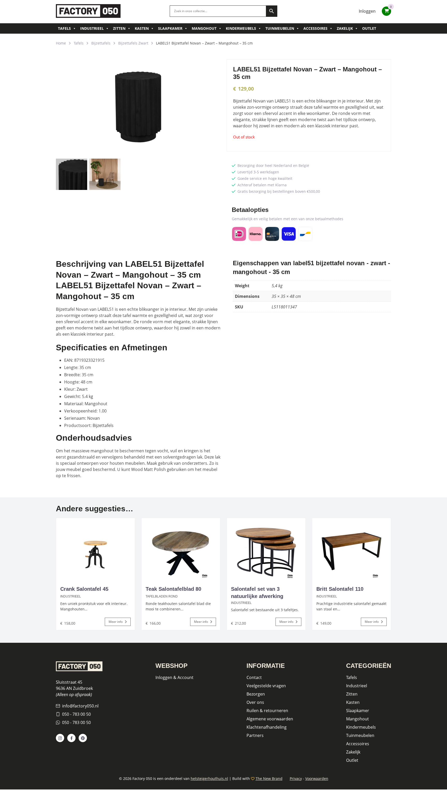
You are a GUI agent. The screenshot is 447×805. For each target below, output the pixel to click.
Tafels (64, 28)
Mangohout (204, 28)
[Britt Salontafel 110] (351, 549)
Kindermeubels (241, 28)
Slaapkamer (170, 28)
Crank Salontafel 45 (84, 589)
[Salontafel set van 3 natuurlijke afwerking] (266, 549)
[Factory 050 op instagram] (60, 738)
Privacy (296, 778)
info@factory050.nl (80, 706)
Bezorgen (256, 694)
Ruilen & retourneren (267, 710)
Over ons (255, 702)
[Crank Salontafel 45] (95, 549)
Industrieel (92, 28)
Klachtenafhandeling (267, 727)
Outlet (369, 28)
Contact (254, 677)
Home (61, 43)
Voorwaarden (316, 778)
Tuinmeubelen (279, 28)
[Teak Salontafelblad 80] (180, 549)
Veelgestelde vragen (266, 686)
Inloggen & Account (174, 677)
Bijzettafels (100, 43)
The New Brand (269, 778)
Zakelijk (345, 28)
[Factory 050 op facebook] (71, 738)
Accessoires (315, 28)
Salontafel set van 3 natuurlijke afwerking (257, 592)
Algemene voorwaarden (270, 719)
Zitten (119, 28)
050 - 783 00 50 (76, 714)
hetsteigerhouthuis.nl (209, 778)
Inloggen (367, 11)
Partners (255, 735)
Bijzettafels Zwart (133, 43)
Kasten (142, 28)
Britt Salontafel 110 (339, 589)
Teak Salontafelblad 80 (173, 589)
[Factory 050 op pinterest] (83, 738)
